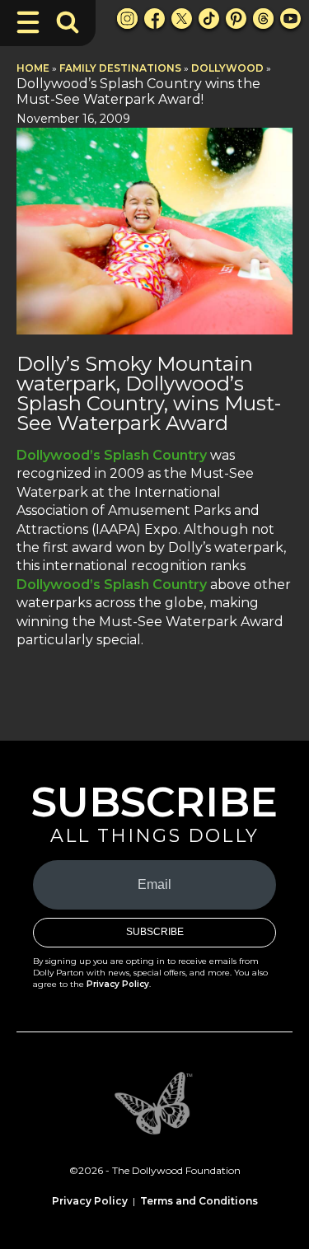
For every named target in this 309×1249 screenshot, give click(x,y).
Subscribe (155, 932)
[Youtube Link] (290, 18)
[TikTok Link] (209, 18)
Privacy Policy (118, 984)
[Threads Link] (263, 18)
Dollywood (227, 68)
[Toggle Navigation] (28, 22)
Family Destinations (120, 68)
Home (32, 68)
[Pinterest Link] (236, 18)
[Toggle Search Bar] (67, 22)
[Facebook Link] (154, 18)
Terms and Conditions (199, 1201)
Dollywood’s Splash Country (111, 455)
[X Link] (181, 18)
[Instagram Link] (127, 18)
